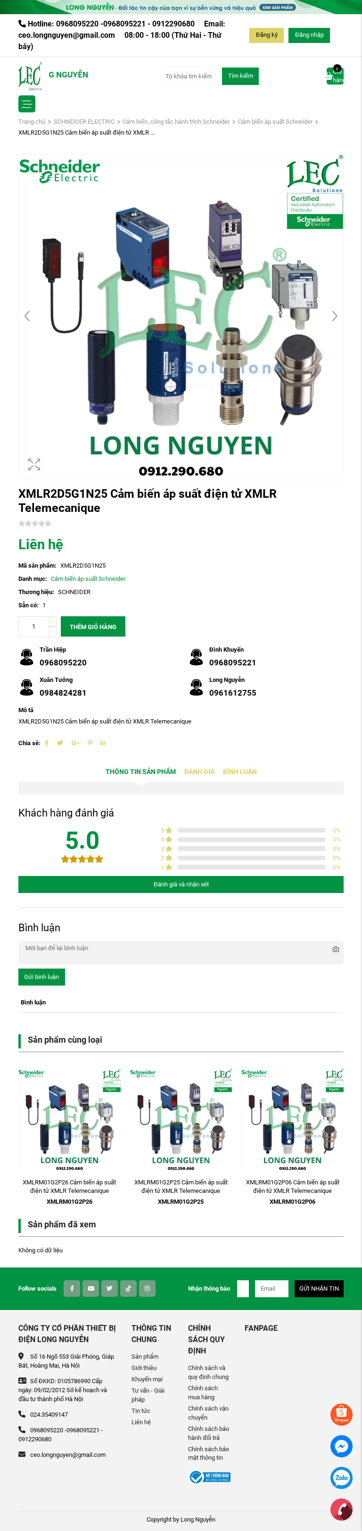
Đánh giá (199, 772)
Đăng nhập (309, 34)
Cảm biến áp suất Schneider (275, 121)
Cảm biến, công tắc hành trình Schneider (176, 121)
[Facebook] (47, 743)
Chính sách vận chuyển (208, 1413)
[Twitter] (60, 743)
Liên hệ (141, 1422)
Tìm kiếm (240, 75)
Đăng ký (267, 34)
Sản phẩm (145, 1356)
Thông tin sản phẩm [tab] (141, 772)
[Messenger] (341, 1445)
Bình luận (240, 772)
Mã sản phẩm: (37, 565)
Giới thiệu (144, 1367)
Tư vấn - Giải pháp (148, 1395)
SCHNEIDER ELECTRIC (84, 121)
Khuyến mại (147, 1379)
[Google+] (75, 743)
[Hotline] (341, 1509)
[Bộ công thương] (209, 1476)
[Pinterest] (90, 743)
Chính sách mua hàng (203, 1393)
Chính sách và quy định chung (208, 1372)
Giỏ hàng (338, 76)
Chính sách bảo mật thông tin (208, 1454)
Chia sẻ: (29, 743)
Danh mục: (32, 578)
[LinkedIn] (103, 743)
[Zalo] (341, 1477)
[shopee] (341, 1414)
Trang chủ (31, 121)
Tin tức (141, 1410)
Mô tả (25, 710)
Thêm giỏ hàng (93, 626)
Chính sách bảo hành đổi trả (208, 1433)
